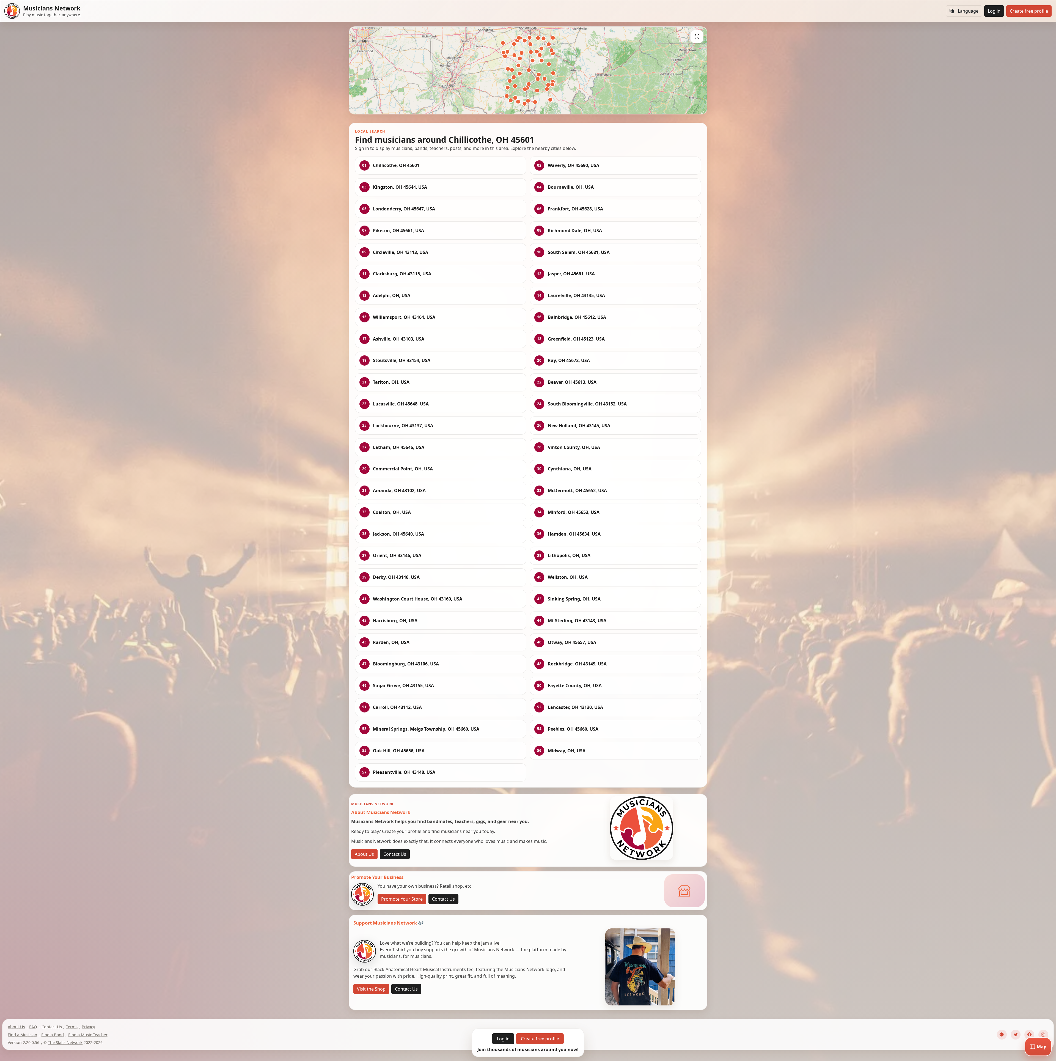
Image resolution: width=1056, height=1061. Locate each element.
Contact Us (394, 854)
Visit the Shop (371, 989)
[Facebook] (1029, 1035)
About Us (364, 854)
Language (968, 11)
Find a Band (52, 1034)
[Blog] (1002, 1035)
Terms (72, 1026)
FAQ (33, 1026)
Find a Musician (22, 1034)
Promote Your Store (402, 899)
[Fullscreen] (696, 36)
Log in (994, 11)
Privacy (88, 1026)
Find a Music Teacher (88, 1034)
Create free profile (1029, 11)
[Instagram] (1043, 1035)
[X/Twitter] (1016, 1035)
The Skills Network (65, 1042)
